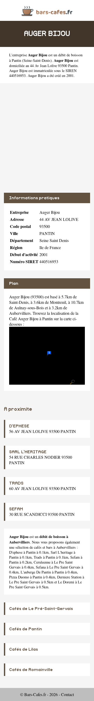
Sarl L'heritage (62, 552)
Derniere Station (69, 577)
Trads (38, 557)
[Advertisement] (47, 138)
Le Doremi (66, 581)
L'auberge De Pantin (36, 572)
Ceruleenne (42, 562)
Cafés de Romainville (31, 670)
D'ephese (15, 552)
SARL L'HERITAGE (27, 452)
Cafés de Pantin (25, 629)
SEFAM (16, 509)
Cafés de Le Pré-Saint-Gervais (41, 609)
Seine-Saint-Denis (37, 60)
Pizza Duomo (19, 577)
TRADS (16, 483)
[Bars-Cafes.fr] (47, 10)
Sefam (75, 557)
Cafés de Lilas (23, 649)
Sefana (41, 567)
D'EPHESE (19, 426)
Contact (67, 694)
